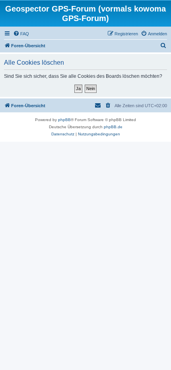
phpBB (64, 120)
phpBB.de (113, 127)
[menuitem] (21, 34)
